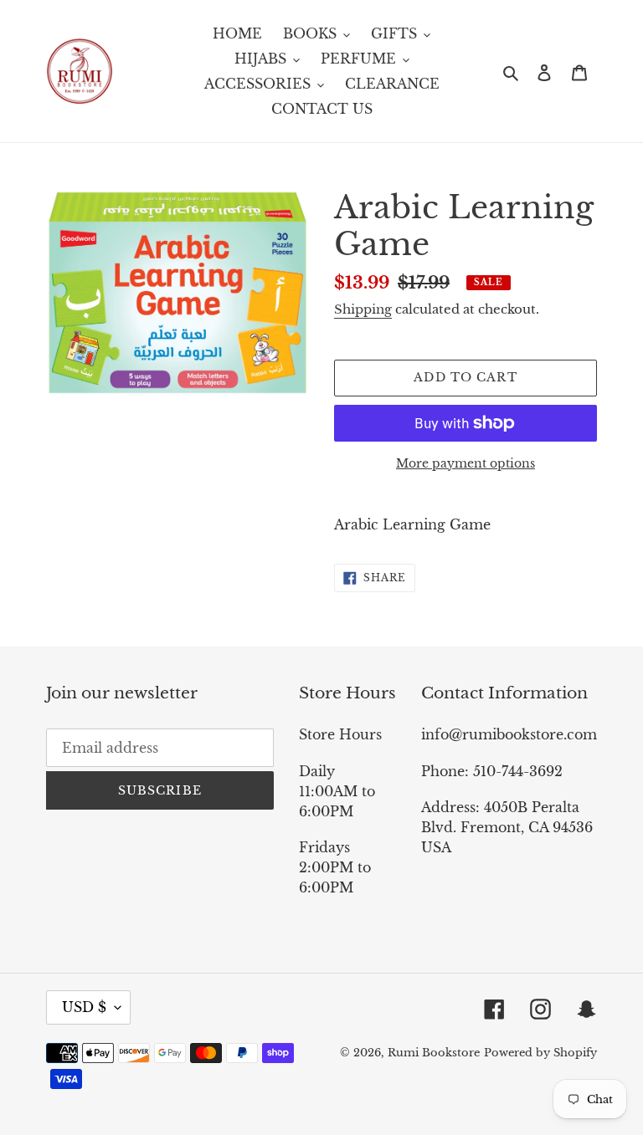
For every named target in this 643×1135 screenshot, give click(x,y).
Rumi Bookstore (434, 1053)
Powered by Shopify (540, 1053)
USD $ (84, 1007)
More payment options (465, 463)
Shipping (363, 309)
